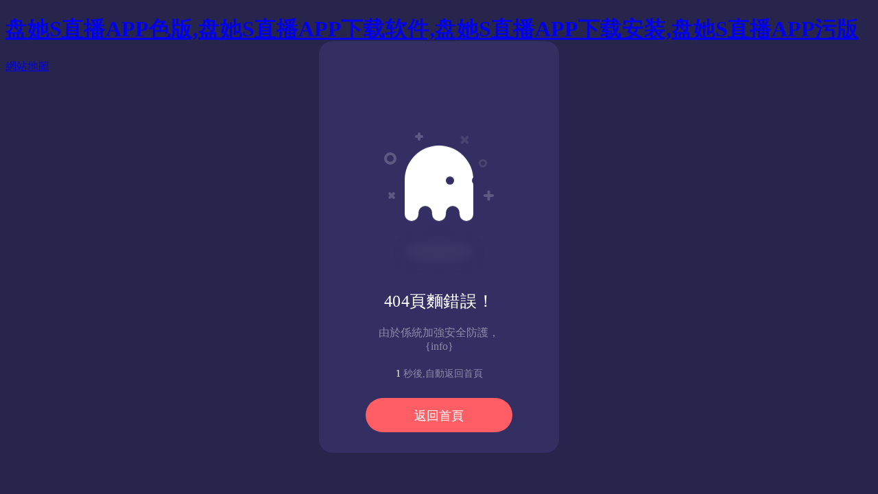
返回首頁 (439, 416)
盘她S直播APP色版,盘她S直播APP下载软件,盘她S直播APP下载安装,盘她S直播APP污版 (432, 28)
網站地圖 (27, 66)
